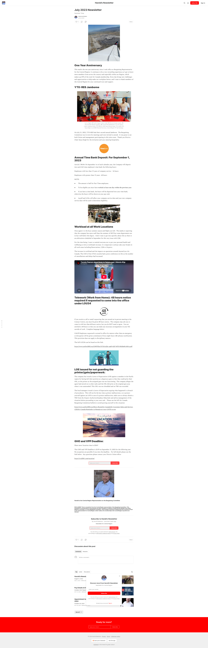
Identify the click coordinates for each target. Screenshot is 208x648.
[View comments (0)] (81, 21)
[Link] (72, 65)
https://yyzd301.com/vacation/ (84, 458)
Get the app (112, 640)
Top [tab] (76, 572)
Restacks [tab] (85, 551)
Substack (96, 644)
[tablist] (81, 551)
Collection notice (115, 636)
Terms (108, 636)
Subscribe (195, 3)
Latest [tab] (80, 572)
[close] (119, 576)
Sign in (203, 3)
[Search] (184, 3)
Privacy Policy (116, 598)
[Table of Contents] (2, 324)
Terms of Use (112, 597)
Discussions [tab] (87, 572)
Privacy (104, 636)
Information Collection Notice (103, 598)
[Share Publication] (188, 3)
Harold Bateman (82, 16)
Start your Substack (99, 640)
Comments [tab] (78, 551)
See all (78, 612)
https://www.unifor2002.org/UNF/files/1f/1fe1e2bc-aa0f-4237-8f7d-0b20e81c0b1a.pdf (103, 346)
